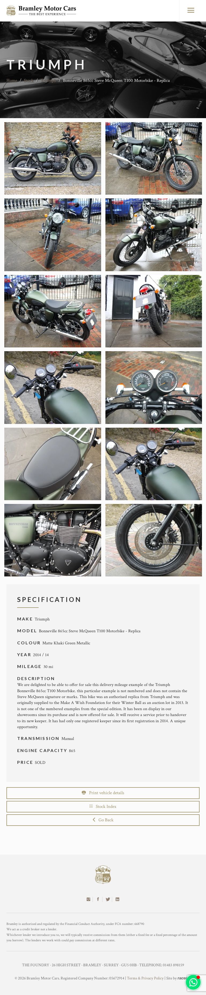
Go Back (104, 820)
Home (11, 80)
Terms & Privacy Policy (145, 978)
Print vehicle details (105, 793)
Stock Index (104, 806)
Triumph (48, 80)
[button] (193, 982)
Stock (29, 80)
